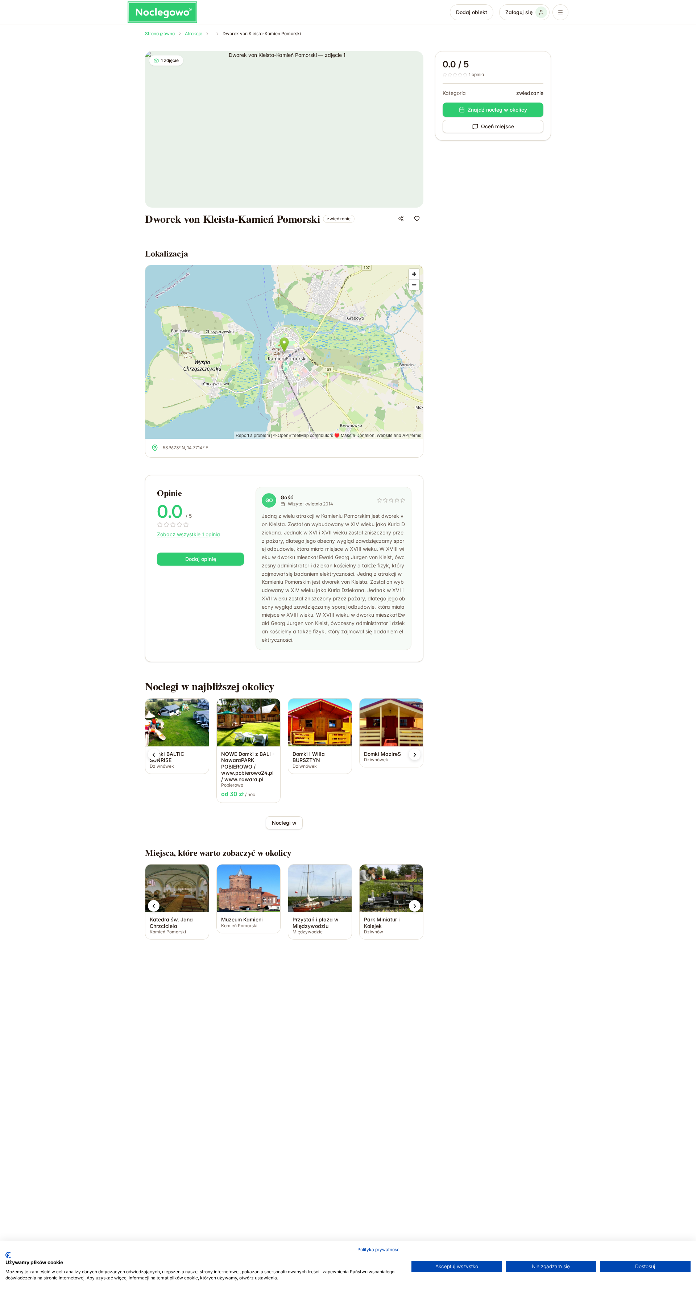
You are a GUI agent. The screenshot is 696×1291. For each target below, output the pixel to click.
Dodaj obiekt (471, 12)
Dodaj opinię (200, 559)
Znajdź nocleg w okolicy (497, 110)
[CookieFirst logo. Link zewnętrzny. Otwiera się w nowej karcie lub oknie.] (8, 1255)
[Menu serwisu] (560, 12)
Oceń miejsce (497, 126)
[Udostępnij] (400, 218)
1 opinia (476, 74)
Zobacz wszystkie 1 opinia (188, 534)
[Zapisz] (416, 218)
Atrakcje (193, 33)
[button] (154, 754)
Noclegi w (284, 823)
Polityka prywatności (379, 1249)
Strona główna (160, 33)
